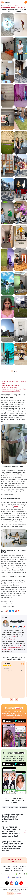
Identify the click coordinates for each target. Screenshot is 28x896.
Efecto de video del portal (10, 387)
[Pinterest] (16, 611)
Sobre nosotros (18, 868)
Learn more (18, 893)
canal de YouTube (11, 640)
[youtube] (24, 626)
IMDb (20, 645)
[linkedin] (14, 626)
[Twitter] (13, 611)
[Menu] (25, 2)
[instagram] (16, 626)
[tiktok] (21, 626)
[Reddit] (19, 611)
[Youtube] (21, 883)
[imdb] (11, 626)
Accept (10, 893)
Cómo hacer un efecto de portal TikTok (14, 389)
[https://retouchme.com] (21, 874)
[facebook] (19, 626)
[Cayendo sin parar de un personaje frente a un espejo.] (8, 735)
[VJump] (5, 2)
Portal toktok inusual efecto (10, 385)
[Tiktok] (7, 883)
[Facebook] (10, 611)
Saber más (7, 33)
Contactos (8, 868)
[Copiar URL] (6, 611)
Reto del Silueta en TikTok (10, 807)
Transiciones (6, 866)
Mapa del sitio (18, 870)
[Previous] (11, 699)
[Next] (17, 371)
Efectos (10, 6)
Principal (3, 6)
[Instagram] (12, 883)
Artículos (23, 866)
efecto (16, 506)
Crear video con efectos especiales (14, 860)
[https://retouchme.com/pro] (14, 877)
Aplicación (8, 870)
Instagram (14, 636)
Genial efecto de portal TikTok (11, 391)
